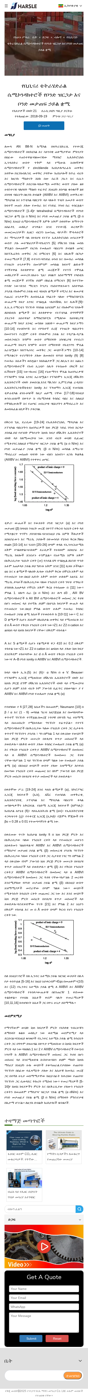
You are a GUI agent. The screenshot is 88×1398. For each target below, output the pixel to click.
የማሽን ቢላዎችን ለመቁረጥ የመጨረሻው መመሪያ (63, 1156)
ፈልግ (79, 1209)
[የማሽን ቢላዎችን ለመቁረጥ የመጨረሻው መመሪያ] (63, 1140)
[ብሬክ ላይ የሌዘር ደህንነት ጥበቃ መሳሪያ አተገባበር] (24, 1178)
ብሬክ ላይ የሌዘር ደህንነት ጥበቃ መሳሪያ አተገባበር (22, 1194)
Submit (31, 1338)
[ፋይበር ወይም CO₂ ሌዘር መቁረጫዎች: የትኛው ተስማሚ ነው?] (24, 1140)
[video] (44, 1246)
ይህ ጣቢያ (67, 116)
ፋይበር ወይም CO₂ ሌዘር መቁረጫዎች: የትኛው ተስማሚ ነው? (22, 1157)
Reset (57, 1338)
